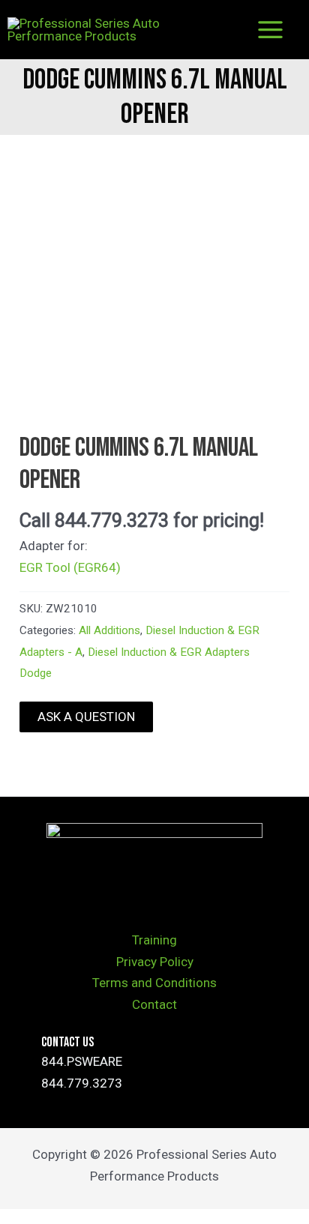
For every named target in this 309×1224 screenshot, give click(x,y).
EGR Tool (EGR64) (70, 567)
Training (154, 939)
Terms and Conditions (154, 982)
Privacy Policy (155, 961)
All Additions (109, 630)
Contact (154, 1004)
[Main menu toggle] (270, 29)
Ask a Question (86, 716)
